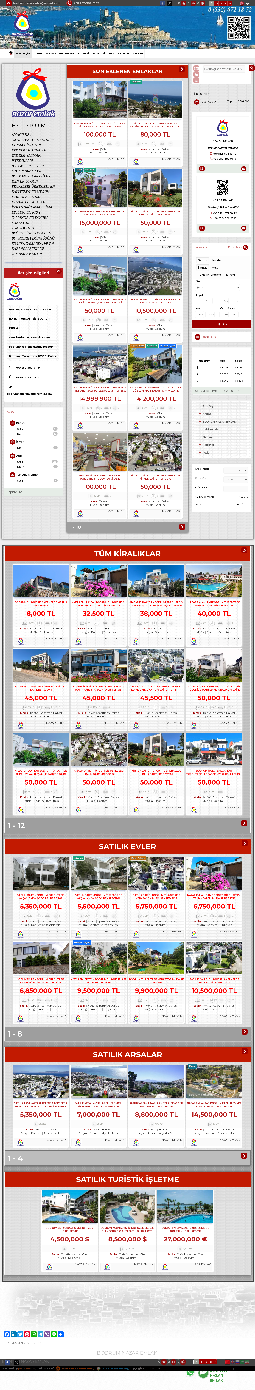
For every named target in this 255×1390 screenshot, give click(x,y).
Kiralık (37, 433)
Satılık (37, 428)
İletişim (138, 53)
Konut (20, 423)
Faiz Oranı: (201, 487)
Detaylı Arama (235, 247)
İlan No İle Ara (209, 336)
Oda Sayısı (227, 308)
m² (198, 308)
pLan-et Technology (115, 1368)
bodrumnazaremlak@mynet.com (36, 3)
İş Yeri (20, 441)
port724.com (26, 1368)
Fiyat (199, 295)
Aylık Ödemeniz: (205, 496)
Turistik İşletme (27, 474)
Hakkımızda (91, 53)
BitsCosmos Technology (77, 1368)
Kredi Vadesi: (203, 478)
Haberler (124, 53)
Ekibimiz (108, 53)
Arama (37, 53)
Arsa (19, 455)
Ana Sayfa (23, 53)
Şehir (200, 281)
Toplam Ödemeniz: (206, 504)
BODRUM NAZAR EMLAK (62, 53)
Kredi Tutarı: (202, 468)
